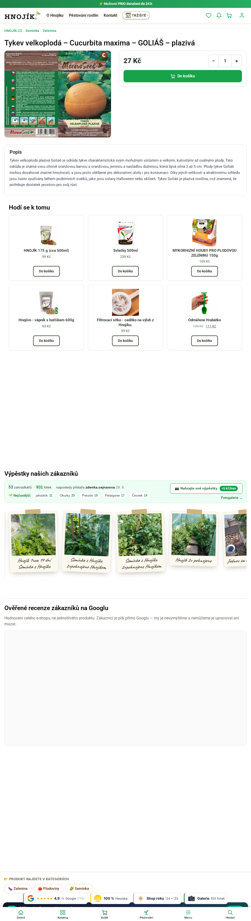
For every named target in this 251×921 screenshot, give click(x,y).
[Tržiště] (136, 15)
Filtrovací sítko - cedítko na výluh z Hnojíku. (125, 322)
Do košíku (186, 76)
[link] (125, 491)
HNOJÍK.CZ (13, 31)
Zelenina (49, 31)
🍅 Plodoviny (48, 889)
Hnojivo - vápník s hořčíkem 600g (46, 320)
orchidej (92, 495)
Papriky (68, 495)
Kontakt (110, 15)
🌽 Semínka (79, 889)
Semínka (32, 31)
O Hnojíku (55, 15)
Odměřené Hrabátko (204, 320)
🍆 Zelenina (17, 889)
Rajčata (44, 495)
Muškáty (116, 495)
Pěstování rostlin (83, 15)
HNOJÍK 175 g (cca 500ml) (46, 250)
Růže (138, 495)
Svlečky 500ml (125, 250)
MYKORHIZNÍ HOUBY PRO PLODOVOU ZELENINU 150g (205, 253)
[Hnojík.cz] (22, 15)
